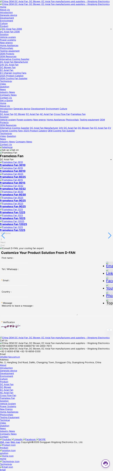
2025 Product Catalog (11, 75)
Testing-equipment (10, 51)
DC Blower (19, 114)
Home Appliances (9, 45)
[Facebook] (29, 439)
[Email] (109, 265)
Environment (6, 20)
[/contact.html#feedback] (6, 147)
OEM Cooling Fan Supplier (13, 78)
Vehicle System (8, 403)
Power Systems (8, 406)
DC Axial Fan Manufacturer (14, 62)
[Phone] (109, 294)
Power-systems (8, 40)
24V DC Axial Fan (9, 64)
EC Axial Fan (6, 70)
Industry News (7, 92)
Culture (4, 23)
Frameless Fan (78, 114)
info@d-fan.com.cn (10, 356)
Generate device (8, 15)
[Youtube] (6, 439)
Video (3, 84)
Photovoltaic (6, 48)
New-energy (6, 42)
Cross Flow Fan (62, 114)
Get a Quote (6, 100)
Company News (8, 95)
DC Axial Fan (7, 114)
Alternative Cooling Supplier (14, 59)
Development (7, 18)
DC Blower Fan (8, 67)
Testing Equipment (9, 417)
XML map (5, 442)
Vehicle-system (8, 37)
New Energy (6, 409)
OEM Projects (7, 53)
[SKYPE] (41, 439)
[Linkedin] (17, 439)
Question (4, 86)
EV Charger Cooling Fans (13, 73)
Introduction (6, 12)
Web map (15, 442)
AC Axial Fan (46, 114)
